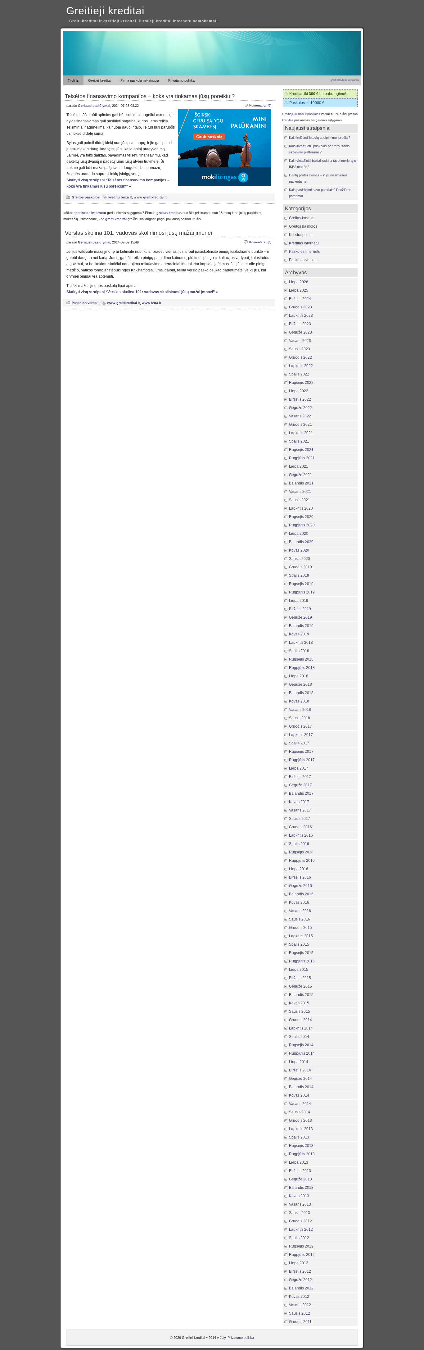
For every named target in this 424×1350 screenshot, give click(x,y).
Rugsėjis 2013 (301, 1145)
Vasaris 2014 (300, 1104)
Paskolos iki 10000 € (306, 103)
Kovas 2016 (299, 902)
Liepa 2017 (298, 768)
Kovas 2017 (299, 802)
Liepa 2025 (298, 290)
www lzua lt (151, 303)
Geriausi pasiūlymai (94, 105)
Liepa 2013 (298, 1162)
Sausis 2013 (299, 1213)
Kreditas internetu (304, 243)
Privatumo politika (181, 80)
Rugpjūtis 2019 (302, 592)
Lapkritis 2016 (301, 835)
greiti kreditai (116, 219)
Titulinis (73, 80)
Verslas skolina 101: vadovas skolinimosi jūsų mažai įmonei (138, 233)
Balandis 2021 (301, 483)
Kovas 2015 (299, 1003)
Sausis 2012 (299, 1313)
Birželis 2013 (300, 1171)
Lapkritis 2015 (301, 936)
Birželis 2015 (300, 978)
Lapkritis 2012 (301, 1229)
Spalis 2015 (299, 944)
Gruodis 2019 (300, 567)
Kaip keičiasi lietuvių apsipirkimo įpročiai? (319, 137)
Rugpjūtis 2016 (302, 860)
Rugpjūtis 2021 (302, 458)
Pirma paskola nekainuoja (139, 80)
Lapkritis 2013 (301, 1129)
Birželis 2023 (300, 324)
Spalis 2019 (299, 575)
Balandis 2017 (301, 793)
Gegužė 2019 (300, 617)
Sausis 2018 (299, 718)
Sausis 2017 (299, 818)
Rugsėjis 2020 (301, 517)
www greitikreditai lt (150, 197)
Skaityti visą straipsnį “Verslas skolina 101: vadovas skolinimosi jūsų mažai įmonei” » (142, 292)
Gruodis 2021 (300, 424)
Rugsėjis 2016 (301, 852)
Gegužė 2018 (300, 684)
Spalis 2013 (299, 1137)
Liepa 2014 (298, 1062)
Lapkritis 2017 (301, 735)
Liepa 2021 (298, 466)
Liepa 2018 (298, 676)
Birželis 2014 (300, 1070)
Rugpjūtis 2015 (302, 961)
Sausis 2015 (299, 1011)
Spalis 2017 (299, 743)
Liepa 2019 (298, 600)
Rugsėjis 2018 (301, 659)
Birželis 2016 (300, 877)
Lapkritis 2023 (301, 315)
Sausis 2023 (299, 349)
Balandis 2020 (301, 542)
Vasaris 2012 (300, 1305)
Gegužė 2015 (300, 986)
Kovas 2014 (299, 1095)
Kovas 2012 (299, 1296)
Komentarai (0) (260, 105)
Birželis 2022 (300, 399)
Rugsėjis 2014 (301, 1045)
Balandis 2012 (301, 1288)
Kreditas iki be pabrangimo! (317, 94)
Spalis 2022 (299, 374)
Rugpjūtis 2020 (302, 525)
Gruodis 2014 (300, 1020)
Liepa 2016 (298, 869)
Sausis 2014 (299, 1112)
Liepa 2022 (298, 391)
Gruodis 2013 (300, 1120)
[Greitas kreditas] (212, 74)
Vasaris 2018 (300, 709)
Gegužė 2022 (300, 408)
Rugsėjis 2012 (301, 1246)
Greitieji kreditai (105, 10)
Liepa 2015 (298, 969)
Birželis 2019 (300, 609)
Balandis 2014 (301, 1087)
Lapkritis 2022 (301, 366)
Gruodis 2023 (300, 307)
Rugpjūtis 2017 (302, 760)
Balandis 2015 (301, 995)
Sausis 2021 (299, 500)
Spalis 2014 (299, 1036)
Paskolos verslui (85, 303)
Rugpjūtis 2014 (302, 1053)
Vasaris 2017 (300, 810)
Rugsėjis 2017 (301, 751)
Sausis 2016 (299, 919)
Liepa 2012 (298, 1263)
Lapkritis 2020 (301, 508)
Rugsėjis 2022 (301, 382)
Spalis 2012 (299, 1238)
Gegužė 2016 (300, 886)
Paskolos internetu (304, 251)
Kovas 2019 (299, 634)
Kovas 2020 (299, 550)
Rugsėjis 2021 (301, 450)
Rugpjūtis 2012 (302, 1254)
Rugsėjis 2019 (301, 584)
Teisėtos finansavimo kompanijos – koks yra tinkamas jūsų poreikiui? (150, 96)
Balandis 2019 (301, 626)
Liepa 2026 (298, 282)
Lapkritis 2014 (301, 1028)
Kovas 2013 (299, 1196)
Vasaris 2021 (300, 491)
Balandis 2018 (301, 693)
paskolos (313, 114)
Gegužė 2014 (300, 1078)
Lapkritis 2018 (301, 642)
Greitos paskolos (86, 197)
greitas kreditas (169, 213)
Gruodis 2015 (300, 927)
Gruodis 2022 (300, 357)
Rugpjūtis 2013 (302, 1154)
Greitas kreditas (302, 218)
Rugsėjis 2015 (301, 953)
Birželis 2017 (300, 777)
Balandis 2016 (301, 894)
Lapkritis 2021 (301, 433)
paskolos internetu (90, 213)
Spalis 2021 (299, 441)
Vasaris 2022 (300, 416)
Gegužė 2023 (300, 332)
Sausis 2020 (299, 559)
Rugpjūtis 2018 (302, 668)
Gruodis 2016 (300, 827)
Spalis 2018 (299, 651)
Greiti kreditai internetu (344, 80)
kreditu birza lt (120, 197)
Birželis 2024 (300, 299)
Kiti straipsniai (301, 235)
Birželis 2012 (300, 1271)
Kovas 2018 (299, 701)
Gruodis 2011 (300, 1322)
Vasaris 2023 (300, 341)
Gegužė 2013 (300, 1179)
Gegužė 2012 (300, 1280)
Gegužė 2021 (300, 475)
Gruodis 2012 (300, 1221)
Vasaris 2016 (300, 911)
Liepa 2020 (298, 533)
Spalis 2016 (299, 844)
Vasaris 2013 (300, 1204)
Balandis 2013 (301, 1187)
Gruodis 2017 (300, 726)
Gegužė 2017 (300, 785)
